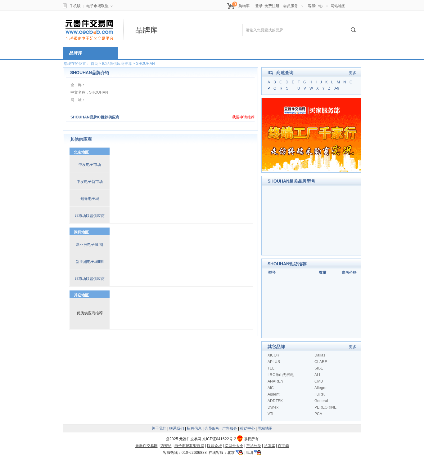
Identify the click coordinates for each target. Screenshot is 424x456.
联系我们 (176, 428)
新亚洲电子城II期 (90, 261)
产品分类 (253, 446)
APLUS (274, 362)
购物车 (244, 6)
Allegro (320, 388)
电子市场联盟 (97, 6)
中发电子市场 (90, 164)
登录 (259, 6)
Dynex (273, 407)
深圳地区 (81, 232)
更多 (352, 73)
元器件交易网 (146, 446)
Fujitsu (320, 394)
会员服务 (290, 6)
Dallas (319, 355)
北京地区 (81, 152)
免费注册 (271, 6)
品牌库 (269, 446)
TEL (271, 368)
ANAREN (275, 381)
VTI (270, 414)
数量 (323, 272)
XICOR (273, 355)
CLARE (320, 362)
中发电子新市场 (90, 181)
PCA (318, 414)
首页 (94, 63)
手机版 (75, 6)
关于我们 (158, 428)
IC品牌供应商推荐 (117, 63)
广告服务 (229, 428)
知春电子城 (89, 199)
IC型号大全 (234, 446)
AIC (271, 388)
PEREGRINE (325, 407)
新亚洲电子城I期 (89, 244)
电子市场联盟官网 (189, 446)
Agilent (273, 394)
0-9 (336, 88)
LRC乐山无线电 (281, 375)
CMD (318, 381)
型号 (272, 272)
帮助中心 (247, 428)
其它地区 (81, 295)
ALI (317, 375)
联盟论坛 (214, 446)
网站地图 (338, 6)
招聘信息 (194, 428)
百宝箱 (283, 446)
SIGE (318, 368)
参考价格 (349, 272)
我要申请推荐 (243, 117)
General (321, 401)
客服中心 (315, 6)
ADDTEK (275, 401)
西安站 (166, 446)
